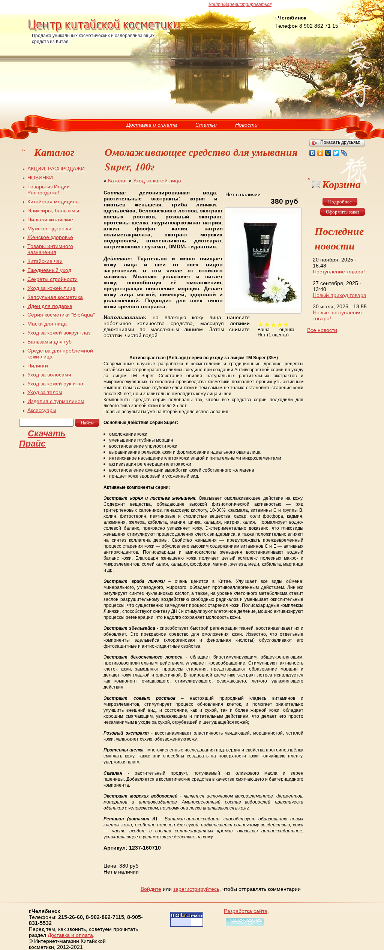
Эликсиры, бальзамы (53, 211)
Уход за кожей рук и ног (56, 384)
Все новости (322, 330)
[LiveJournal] (344, 153)
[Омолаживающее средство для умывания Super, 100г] (263, 308)
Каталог (117, 181)
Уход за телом (44, 392)
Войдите (151, 889)
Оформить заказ (342, 212)
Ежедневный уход (49, 270)
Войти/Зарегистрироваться (240, 4)
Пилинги (37, 366)
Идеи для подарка (49, 306)
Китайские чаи (45, 261)
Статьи (206, 125)
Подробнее (340, 202)
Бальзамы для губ (49, 342)
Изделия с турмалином (55, 401)
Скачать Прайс (42, 438)
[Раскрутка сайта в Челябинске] (244, 926)
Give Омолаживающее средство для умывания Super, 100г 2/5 (267, 324)
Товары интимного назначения (50, 249)
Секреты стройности (52, 279)
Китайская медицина (53, 202)
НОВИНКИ (40, 178)
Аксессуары (41, 410)
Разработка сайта (245, 911)
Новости (246, 125)
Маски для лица (47, 324)
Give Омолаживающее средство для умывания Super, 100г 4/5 (280, 324)
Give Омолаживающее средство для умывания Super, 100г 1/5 (261, 324)
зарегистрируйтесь (196, 889)
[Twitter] (336, 153)
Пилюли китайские (50, 220)
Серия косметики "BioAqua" (61, 315)
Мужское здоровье (50, 229)
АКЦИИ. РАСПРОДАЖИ (56, 169)
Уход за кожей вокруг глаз (58, 333)
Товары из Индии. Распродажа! (49, 190)
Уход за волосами (49, 375)
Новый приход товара (339, 295)
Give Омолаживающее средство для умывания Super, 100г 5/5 (286, 324)
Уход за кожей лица (157, 181)
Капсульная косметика (55, 297)
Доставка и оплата (151, 125)
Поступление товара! (339, 272)
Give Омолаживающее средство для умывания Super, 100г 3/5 (273, 324)
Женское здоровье (50, 237)
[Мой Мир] (328, 153)
